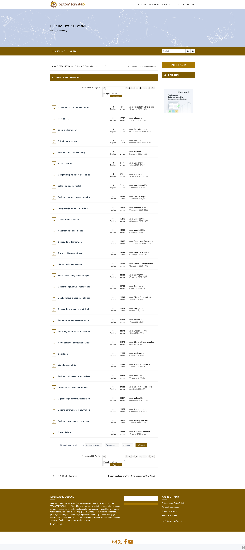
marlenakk (138, 353)
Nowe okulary (64, 432)
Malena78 (138, 398)
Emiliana (137, 163)
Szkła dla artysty (66, 163)
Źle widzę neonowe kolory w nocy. (74, 331)
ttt (134, 364)
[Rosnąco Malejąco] (127, 445)
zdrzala (137, 320)
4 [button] (136, 88)
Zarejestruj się (178, 65)
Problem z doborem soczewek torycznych (78, 197)
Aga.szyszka (139, 409)
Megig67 (137, 308)
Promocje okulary (169, 511)
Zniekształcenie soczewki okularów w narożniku (80, 298)
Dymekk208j (139, 196)
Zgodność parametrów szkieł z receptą (76, 399)
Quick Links (60, 51)
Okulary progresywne (170, 507)
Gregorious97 (140, 331)
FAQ (75, 51)
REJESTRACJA (163, 4)
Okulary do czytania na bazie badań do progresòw (81, 309)
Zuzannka (138, 241)
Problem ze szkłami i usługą (71, 152)
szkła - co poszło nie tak (69, 186)
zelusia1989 (139, 208)
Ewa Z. (136, 140)
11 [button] (148, 88)
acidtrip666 (138, 275)
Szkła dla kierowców (67, 130)
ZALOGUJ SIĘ (145, 4)
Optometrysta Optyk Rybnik (173, 503)
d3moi (136, 342)
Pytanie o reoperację (67, 141)
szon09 (137, 376)
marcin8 (137, 152)
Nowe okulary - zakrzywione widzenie (75, 343)
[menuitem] (106, 66)
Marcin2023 (139, 230)
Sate (135, 387)
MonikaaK (138, 219)
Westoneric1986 (140, 252)
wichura (137, 174)
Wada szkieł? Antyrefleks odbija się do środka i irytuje (83, 275)
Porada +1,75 (64, 119)
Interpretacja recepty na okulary (73, 208)
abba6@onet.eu (140, 420)
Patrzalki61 (138, 107)
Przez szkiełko (147, 264)
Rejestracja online (169, 515)
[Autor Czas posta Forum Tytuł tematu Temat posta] (112, 445)
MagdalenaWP (140, 185)
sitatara (137, 118)
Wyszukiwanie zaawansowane (143, 67)
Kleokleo (137, 286)
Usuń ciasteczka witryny (172, 521)
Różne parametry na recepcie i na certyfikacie (79, 320)
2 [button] (129, 88)
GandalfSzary (139, 129)
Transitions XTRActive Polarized (73, 387)
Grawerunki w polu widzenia (71, 253)
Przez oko (149, 107)
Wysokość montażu (67, 365)
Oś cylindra (63, 354)
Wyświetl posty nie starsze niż (72, 445)
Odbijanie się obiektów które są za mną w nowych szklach (85, 175)
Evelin (136, 264)
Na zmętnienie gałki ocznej (70, 231)
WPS (136, 297)
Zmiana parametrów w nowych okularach (77, 410)
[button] (104, 88)
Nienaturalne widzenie (68, 219)
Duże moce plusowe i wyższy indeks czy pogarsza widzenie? (86, 287)
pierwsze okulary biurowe (70, 264)
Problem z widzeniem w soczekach (74, 421)
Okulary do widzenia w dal (70, 242)
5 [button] (140, 88)
